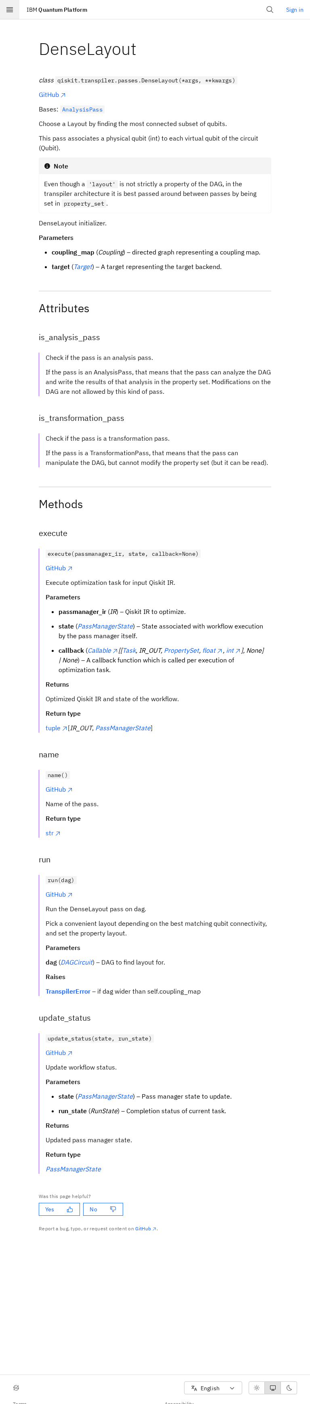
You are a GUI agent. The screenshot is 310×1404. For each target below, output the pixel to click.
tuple (53, 728)
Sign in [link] (295, 9)
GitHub (49, 94)
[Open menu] (9, 9)
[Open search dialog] (270, 9)
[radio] (257, 1387)
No (93, 1209)
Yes (49, 1209)
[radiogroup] (273, 1387)
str (50, 833)
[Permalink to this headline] (143, 49)
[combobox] (213, 1388)
